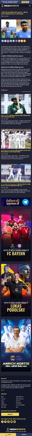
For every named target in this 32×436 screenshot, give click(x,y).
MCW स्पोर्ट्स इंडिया (18, 431)
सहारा (17, 407)
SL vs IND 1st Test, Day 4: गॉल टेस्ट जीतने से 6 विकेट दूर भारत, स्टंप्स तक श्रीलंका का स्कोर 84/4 (16, 184)
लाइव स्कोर (24, 434)
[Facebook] (2, 41)
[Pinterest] (16, 41)
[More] (24, 41)
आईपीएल (2, 403)
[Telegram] (19, 41)
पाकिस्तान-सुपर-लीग (19, 399)
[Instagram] (8, 41)
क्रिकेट (2, 397)
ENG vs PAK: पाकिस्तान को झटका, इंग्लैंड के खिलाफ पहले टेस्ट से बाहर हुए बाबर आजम (15, 116)
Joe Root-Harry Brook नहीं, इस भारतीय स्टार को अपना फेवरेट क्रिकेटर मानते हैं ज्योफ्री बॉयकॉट (15, 151)
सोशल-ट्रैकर (3, 407)
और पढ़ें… (3, 390)
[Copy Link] (21, 41)
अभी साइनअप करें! (25, 2)
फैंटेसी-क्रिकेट (18, 403)
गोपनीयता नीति (4, 405)
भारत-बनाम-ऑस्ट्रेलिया (20, 405)
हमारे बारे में (18, 401)
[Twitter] (5, 41)
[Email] (10, 41)
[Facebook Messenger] (13, 41)
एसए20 (2, 401)
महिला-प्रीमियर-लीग (19, 397)
